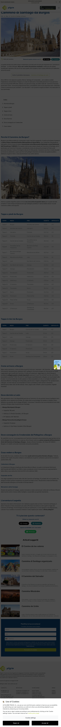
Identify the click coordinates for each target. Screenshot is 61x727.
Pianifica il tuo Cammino (57, 363)
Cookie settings (30, 718)
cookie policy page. (33, 713)
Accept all (45, 723)
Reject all (16, 723)
